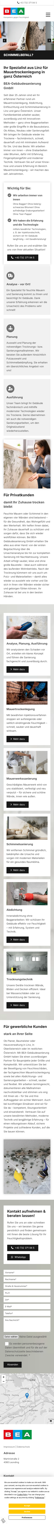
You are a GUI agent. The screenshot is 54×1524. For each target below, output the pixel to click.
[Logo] (20, 11)
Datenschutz (23, 1446)
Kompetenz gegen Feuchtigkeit (16, 17)
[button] (48, 15)
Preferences (27, 1518)
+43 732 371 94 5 (28, 2)
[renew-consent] (3, 1520)
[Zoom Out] (3, 1381)
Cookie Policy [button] (22, 1495)
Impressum (9, 1446)
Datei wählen (11, 1336)
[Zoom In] (3, 1377)
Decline (27, 1512)
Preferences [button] (39, 1498)
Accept (27, 1506)
